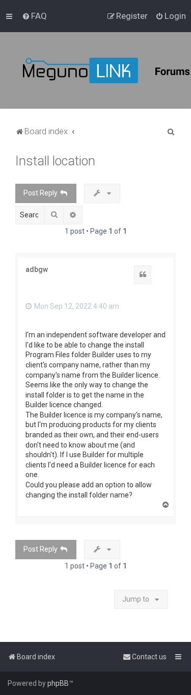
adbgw (36, 269)
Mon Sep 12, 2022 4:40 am (76, 306)
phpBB (58, 683)
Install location (55, 161)
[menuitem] (34, 16)
